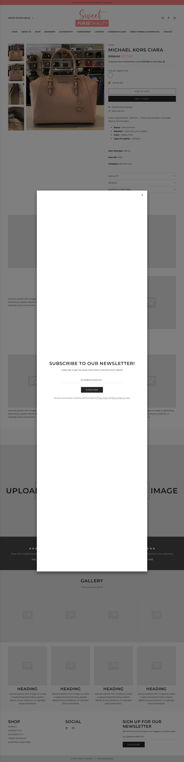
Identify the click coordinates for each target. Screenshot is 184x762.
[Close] (142, 195)
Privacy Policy (102, 398)
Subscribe (92, 390)
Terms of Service (118, 398)
